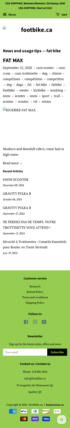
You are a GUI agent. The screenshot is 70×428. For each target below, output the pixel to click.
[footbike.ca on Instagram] (35, 322)
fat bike (41, 84)
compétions (11, 79)
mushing (56, 90)
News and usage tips (22, 51)
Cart (64, 15)
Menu (12, 14)
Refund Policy (35, 292)
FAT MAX (13, 60)
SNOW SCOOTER (15, 179)
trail (57, 96)
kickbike (39, 90)
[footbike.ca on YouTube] (44, 322)
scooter (20, 96)
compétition (33, 79)
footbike (9, 90)
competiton (55, 79)
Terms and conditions (35, 297)
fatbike (57, 84)
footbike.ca (36, 404)
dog (44, 73)
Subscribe (57, 352)
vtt (35, 101)
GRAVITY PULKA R (17, 193)
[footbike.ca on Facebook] (26, 322)
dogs (19, 84)
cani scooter (45, 67)
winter (24, 90)
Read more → (13, 163)
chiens (56, 73)
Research (35, 286)
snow (6, 96)
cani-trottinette (26, 73)
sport (45, 96)
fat (29, 84)
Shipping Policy (35, 302)
